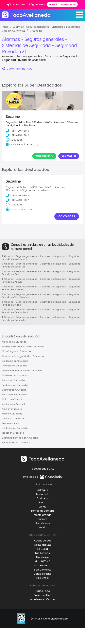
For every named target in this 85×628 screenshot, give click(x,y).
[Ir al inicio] (26, 14)
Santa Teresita (42, 573)
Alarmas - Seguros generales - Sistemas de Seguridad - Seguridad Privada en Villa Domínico (41, 296)
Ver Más (67, 156)
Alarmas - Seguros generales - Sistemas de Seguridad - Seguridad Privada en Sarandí (41, 288)
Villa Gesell (42, 578)
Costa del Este (42, 544)
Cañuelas (43, 498)
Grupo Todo (42, 591)
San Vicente (42, 523)
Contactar (66, 216)
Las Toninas (42, 553)
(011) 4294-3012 (19, 200)
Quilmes (42, 519)
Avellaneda (42, 494)
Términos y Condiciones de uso (48, 618)
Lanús (42, 506)
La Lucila (42, 549)
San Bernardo (42, 565)
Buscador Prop (42, 595)
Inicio (5, 26)
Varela (42, 527)
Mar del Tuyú (42, 561)
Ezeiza (42, 502)
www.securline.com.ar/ (24, 209)
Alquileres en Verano (42, 599)
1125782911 (16, 204)
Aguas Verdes (42, 540)
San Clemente (42, 569)
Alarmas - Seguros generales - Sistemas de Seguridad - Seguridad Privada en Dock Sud (41, 265)
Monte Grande (42, 515)
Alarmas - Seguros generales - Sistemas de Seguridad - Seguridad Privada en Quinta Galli (41, 311)
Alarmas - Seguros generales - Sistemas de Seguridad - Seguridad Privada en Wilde (41, 303)
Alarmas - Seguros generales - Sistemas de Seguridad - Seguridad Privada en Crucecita (41, 318)
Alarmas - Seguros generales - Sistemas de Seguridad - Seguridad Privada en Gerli (41, 273)
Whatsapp (42, 156)
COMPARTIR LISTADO (19, 69)
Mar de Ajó (42, 557)
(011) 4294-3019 (19, 195)
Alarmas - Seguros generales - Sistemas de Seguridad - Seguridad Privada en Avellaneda (41, 258)
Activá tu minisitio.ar (62, 4)
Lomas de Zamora (42, 510)
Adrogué (42, 490)
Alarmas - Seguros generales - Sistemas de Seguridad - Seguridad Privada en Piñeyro (41, 280)
